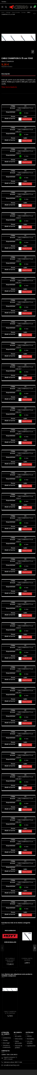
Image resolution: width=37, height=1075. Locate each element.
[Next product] (35, 13)
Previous (2, 948)
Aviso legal (6, 1043)
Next (34, 948)
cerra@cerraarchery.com (11, 1065)
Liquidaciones (31, 1046)
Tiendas (3, 1)
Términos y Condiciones (6, 1046)
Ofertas (29, 1036)
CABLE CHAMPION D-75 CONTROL (10, 1012)
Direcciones (18, 1039)
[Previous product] (34, 13)
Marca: (3, 61)
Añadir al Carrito (27, 119)
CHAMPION (10, 61)
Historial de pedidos (18, 1047)
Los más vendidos (30, 1042)
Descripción (5, 74)
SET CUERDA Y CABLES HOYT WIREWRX (10, 960)
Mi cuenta (18, 1036)
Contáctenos (7, 1038)
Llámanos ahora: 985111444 (13, 1062)
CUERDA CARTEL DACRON (27, 959)
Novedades (30, 1039)
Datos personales (18, 1042)
